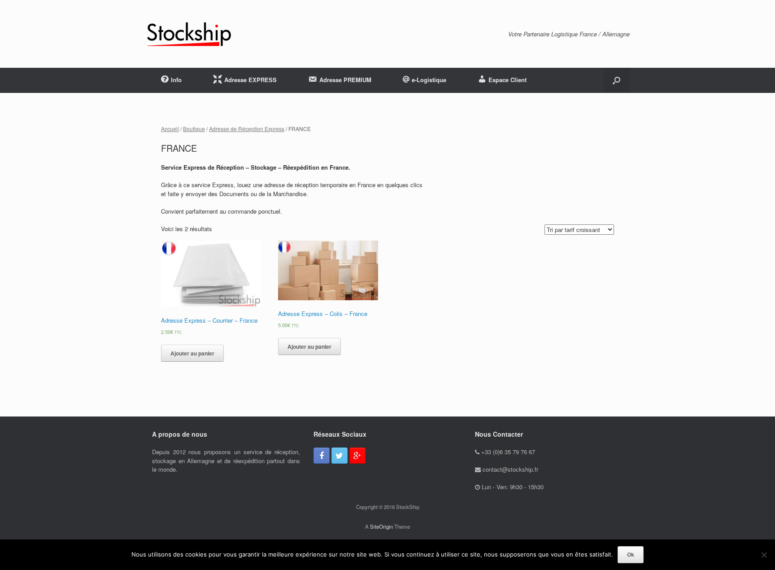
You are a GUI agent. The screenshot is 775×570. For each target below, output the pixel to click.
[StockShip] (189, 34)
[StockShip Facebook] (321, 455)
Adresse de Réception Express (246, 128)
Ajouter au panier (192, 353)
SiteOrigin (381, 526)
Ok (630, 554)
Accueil (170, 128)
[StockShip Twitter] (339, 455)
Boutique (194, 128)
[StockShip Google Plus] (357, 455)
